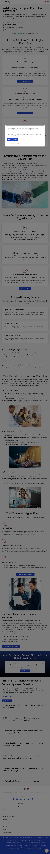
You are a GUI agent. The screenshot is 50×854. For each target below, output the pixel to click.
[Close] (42, 126)
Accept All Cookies (12, 139)
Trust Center (15, 135)
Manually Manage (15, 143)
